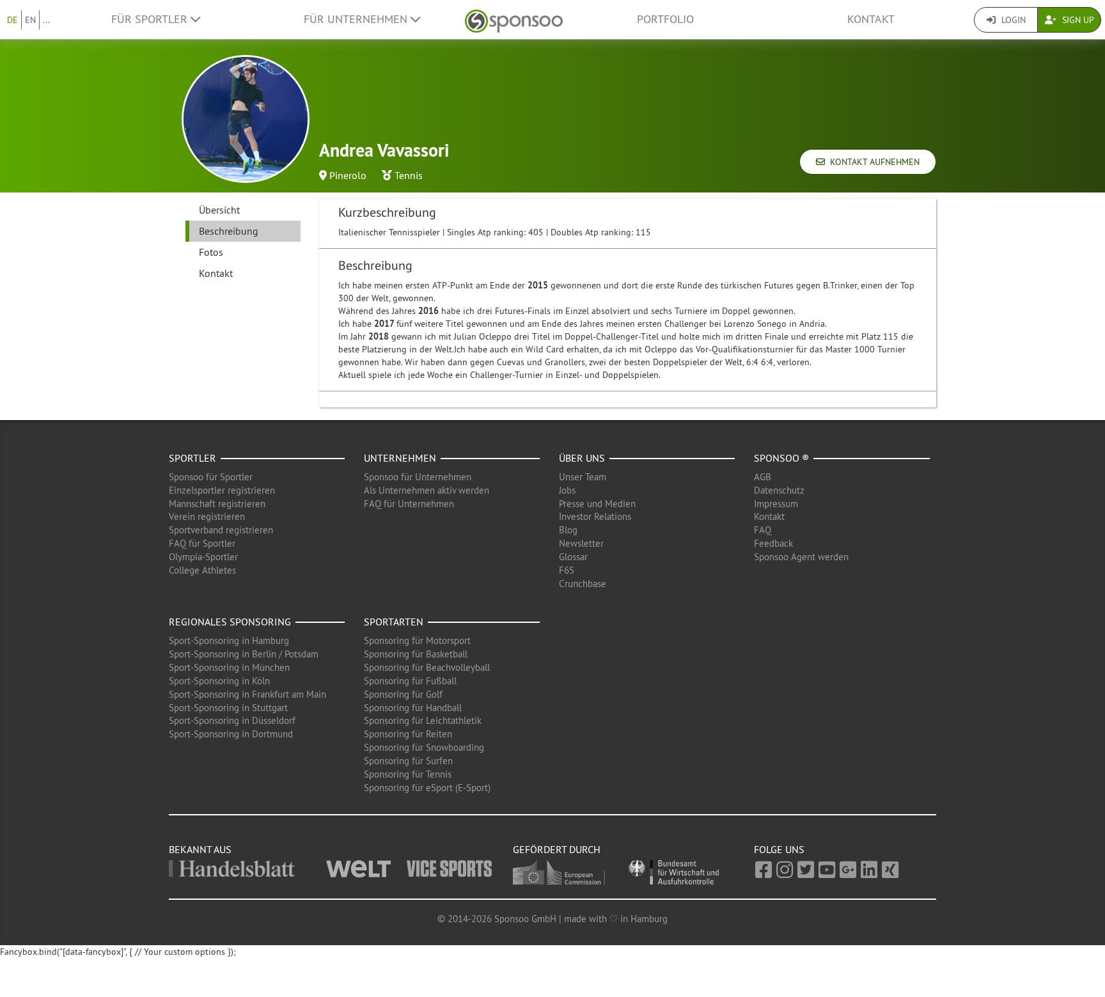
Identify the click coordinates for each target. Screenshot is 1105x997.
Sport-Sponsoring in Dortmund (231, 734)
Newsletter (581, 543)
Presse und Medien (597, 504)
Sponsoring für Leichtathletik (423, 720)
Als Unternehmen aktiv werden (426, 490)
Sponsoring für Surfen (408, 761)
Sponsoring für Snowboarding (424, 747)
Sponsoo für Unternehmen (417, 477)
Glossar (573, 557)
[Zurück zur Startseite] (514, 19)
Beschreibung (228, 230)
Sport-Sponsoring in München (229, 667)
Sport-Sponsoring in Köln (219, 681)
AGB (762, 477)
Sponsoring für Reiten (408, 734)
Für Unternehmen (357, 19)
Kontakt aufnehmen (872, 162)
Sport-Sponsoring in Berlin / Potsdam (243, 654)
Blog (568, 530)
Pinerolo (347, 175)
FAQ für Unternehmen (409, 504)
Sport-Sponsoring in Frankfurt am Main (247, 694)
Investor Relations (595, 516)
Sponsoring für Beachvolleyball (427, 667)
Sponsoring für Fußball (410, 681)
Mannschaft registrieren (217, 504)
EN (30, 20)
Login (1012, 20)
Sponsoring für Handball (413, 708)
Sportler (192, 457)
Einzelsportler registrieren (222, 490)
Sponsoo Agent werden (801, 557)
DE (12, 20)
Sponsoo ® (781, 457)
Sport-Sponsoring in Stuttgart (228, 708)
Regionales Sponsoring (230, 621)
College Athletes (202, 570)
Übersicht (219, 209)
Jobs (567, 490)
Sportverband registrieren (221, 530)
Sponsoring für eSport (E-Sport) (427, 787)
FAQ (762, 530)
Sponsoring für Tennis (407, 774)
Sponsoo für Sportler (211, 477)
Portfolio (665, 19)
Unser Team (582, 477)
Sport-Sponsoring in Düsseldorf (232, 720)
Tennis (409, 175)
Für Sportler (151, 19)
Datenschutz (779, 490)
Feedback (773, 543)
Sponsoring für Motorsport (417, 640)
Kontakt (871, 19)
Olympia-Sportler (203, 557)
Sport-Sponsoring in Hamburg (229, 640)
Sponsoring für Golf (403, 694)
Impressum (776, 504)
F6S (566, 570)
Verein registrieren (207, 516)
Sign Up (1077, 20)
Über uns (582, 457)
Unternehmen (400, 457)
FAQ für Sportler (202, 543)
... (46, 20)
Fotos (211, 252)
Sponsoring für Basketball (415, 654)
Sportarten (393, 621)
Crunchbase (582, 583)
